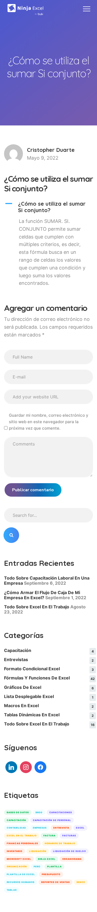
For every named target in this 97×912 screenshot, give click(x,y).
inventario (14, 851)
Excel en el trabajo (22, 835)
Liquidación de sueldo (69, 851)
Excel (80, 827)
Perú (37, 866)
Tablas (12, 890)
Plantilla (54, 866)
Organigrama (72, 859)
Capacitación (17, 650)
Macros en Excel (21, 705)
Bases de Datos (18, 812)
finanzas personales (22, 843)
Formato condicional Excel (32, 668)
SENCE (81, 882)
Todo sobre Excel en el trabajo (36, 724)
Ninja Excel (47, 859)
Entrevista (61, 827)
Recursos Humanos (20, 882)
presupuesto (51, 874)
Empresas (40, 827)
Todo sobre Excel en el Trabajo (36, 606)
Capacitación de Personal (52, 820)
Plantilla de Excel (21, 874)
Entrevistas (16, 659)
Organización (17, 866)
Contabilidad (16, 827)
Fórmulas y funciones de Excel (37, 678)
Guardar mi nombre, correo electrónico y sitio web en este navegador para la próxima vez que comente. (48, 422)
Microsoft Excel (19, 859)
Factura (49, 835)
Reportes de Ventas (55, 882)
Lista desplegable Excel (29, 696)
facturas (69, 835)
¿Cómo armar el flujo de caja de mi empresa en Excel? (42, 595)
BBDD (39, 812)
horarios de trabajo (60, 843)
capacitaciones (60, 812)
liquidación (37, 851)
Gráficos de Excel (22, 687)
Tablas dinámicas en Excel (32, 714)
